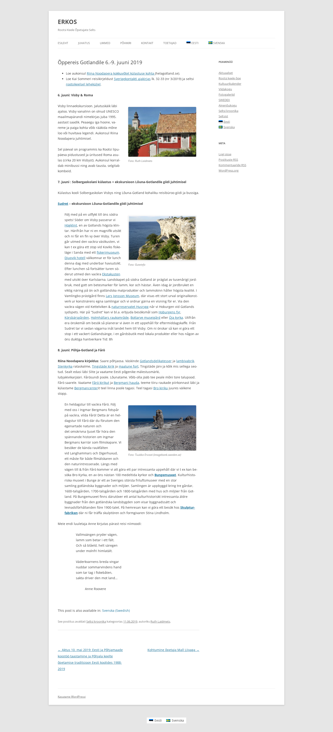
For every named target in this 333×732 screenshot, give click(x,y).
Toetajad (169, 43)
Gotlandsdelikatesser (156, 361)
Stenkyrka (65, 366)
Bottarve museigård (145, 317)
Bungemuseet (165, 475)
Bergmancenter (86, 388)
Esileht (63, 43)
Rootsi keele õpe (230, 78)
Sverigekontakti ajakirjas (132, 79)
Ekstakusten (111, 274)
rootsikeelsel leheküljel (83, 84)
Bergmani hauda (126, 382)
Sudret (63, 203)
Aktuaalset (226, 73)
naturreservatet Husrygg (130, 307)
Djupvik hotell (75, 258)
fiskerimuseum (108, 252)
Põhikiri (125, 43)
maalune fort (128, 366)
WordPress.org (229, 170)
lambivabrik (185, 361)
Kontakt (147, 43)
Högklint (71, 225)
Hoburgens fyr (169, 312)
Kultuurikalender (230, 84)
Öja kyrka (176, 317)
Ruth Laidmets (160, 621)
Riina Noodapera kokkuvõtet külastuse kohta (121, 73)
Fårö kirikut (100, 382)
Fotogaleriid (227, 94)
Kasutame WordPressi (72, 697)
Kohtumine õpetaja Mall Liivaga (173, 650)
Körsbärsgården (77, 317)
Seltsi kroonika (96, 621)
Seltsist (223, 116)
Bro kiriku (160, 388)
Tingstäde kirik (103, 366)
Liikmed (105, 43)
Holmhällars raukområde (110, 317)
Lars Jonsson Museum (122, 296)
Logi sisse (225, 154)
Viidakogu (225, 89)
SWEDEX (224, 100)
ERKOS (67, 22)
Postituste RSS (228, 160)
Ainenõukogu (228, 105)
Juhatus (84, 43)
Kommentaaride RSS (232, 165)
